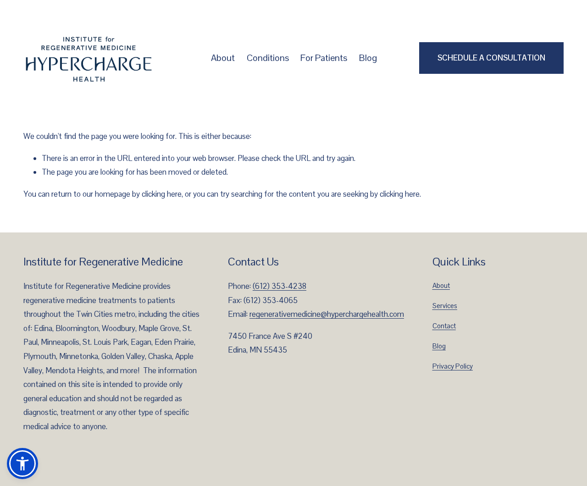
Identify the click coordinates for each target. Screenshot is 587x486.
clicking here (162, 194)
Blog (368, 58)
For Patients (323, 58)
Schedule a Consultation (491, 58)
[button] (22, 463)
